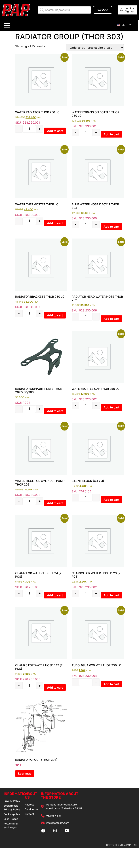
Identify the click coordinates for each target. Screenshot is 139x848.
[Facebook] (43, 830)
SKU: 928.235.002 (98, 552)
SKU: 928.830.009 (41, 181)
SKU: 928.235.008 (41, 644)
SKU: (36, 762)
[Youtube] (67, 830)
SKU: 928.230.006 (98, 275)
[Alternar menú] (6, 25)
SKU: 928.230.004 (98, 642)
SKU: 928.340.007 (41, 274)
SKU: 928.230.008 (41, 460)
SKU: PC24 (38, 395)
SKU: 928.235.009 (41, 552)
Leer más (24, 773)
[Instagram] (55, 830)
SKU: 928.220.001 (41, 89)
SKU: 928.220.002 (98, 366)
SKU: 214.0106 (98, 458)
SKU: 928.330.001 (98, 91)
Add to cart (55, 131)
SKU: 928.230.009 (98, 183)
